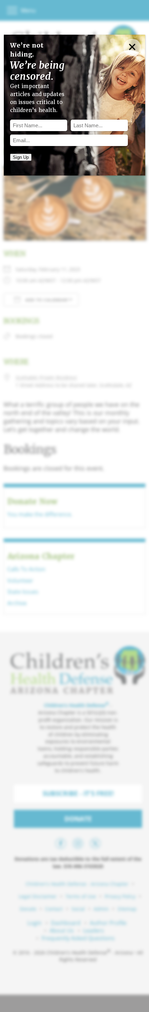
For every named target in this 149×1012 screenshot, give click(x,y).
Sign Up (21, 157)
